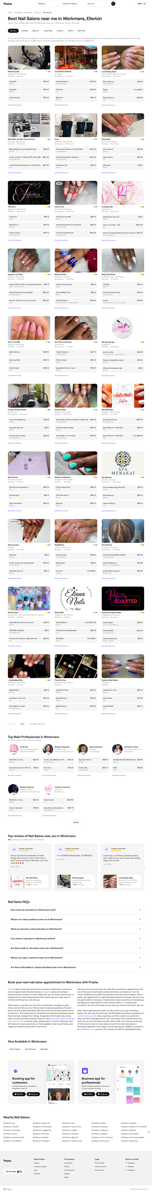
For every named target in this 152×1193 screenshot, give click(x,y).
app (122, 1003)
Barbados (29, 12)
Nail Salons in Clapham (129, 1123)
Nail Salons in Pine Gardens (42, 1127)
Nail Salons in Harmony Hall (71, 1127)
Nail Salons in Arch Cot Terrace (102, 1137)
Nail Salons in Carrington (12, 1130)
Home (10, 12)
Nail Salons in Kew (68, 1123)
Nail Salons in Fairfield (69, 1130)
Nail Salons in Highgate (99, 1134)
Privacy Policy (99, 1163)
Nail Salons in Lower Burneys (72, 1141)
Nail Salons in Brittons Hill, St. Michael (134, 1127)
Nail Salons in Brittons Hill (100, 1141)
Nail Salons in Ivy (9, 1123)
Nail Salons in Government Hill (14, 1137)
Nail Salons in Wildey (99, 1123)
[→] (143, 867)
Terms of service (100, 1166)
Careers (37, 1163)
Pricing (66, 1166)
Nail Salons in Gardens (11, 1127)
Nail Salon (19, 12)
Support (67, 1174)
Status (66, 1177)
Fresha (10, 989)
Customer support (40, 1166)
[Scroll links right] (148, 1132)
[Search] (113, 3)
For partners (68, 1163)
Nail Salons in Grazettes (70, 1134)
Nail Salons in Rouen (10, 1134)
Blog (35, 1170)
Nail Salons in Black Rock (129, 1141)
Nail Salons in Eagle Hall (100, 1130)
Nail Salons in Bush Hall (41, 1134)
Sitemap (37, 1174)
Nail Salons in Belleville (40, 1137)
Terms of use (99, 1170)
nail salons (45, 992)
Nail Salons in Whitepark (41, 1141)
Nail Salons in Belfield (128, 1130)
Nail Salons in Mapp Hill (70, 1137)
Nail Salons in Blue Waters (130, 1134)
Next (22, 724)
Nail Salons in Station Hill (41, 1123)
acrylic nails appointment (60, 1019)
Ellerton (38, 12)
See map (75, 23)
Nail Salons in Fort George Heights (132, 1137)
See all (76, 822)
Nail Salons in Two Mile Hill (12, 1141)
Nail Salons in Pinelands (100, 1127)
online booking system (86, 1016)
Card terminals (69, 1170)
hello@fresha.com (87, 1029)
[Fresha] (8, 3)
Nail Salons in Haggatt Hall (42, 1130)
